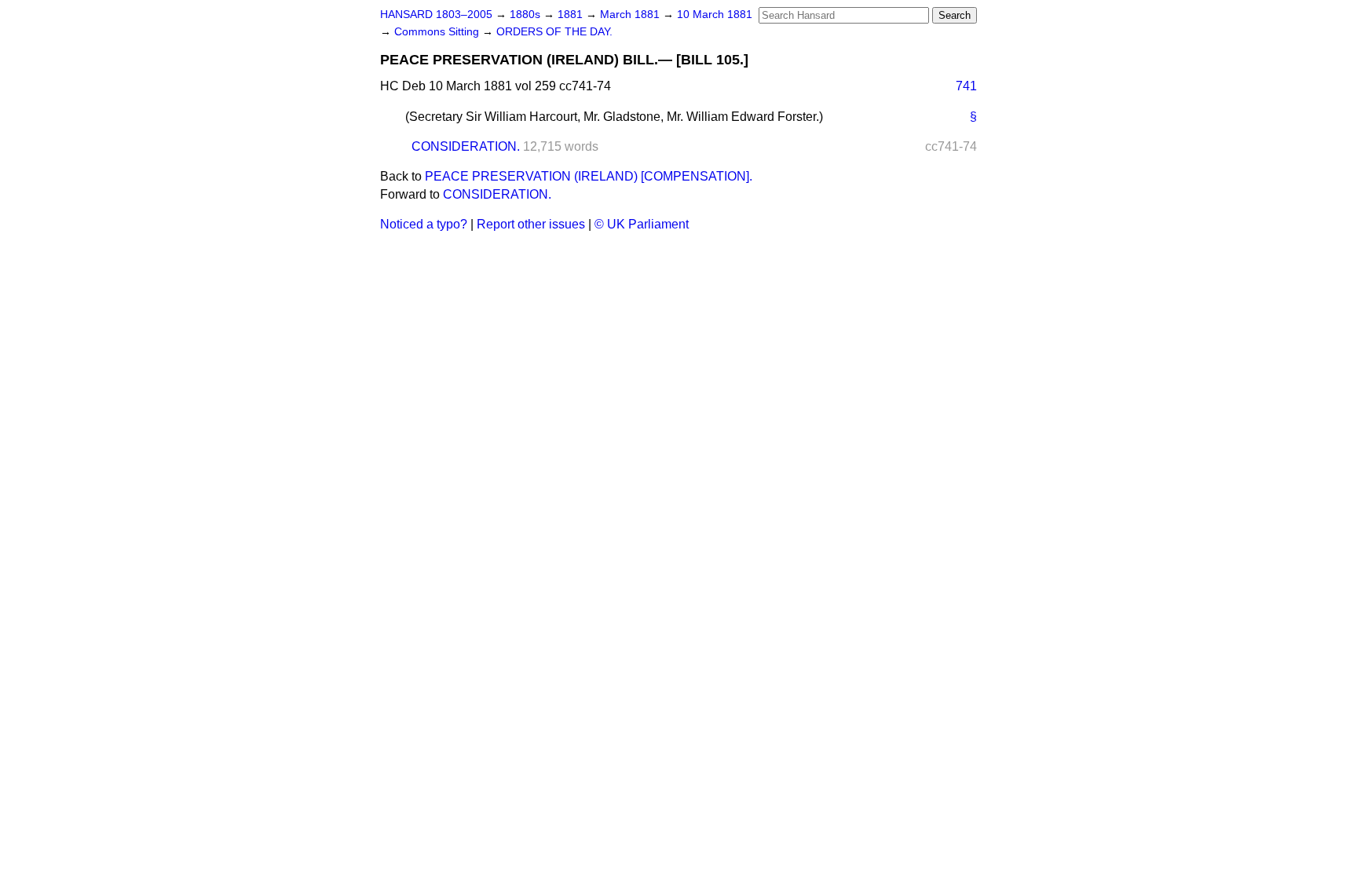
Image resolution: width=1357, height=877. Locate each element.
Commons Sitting (438, 32)
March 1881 (631, 14)
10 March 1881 (714, 14)
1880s (526, 14)
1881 (572, 14)
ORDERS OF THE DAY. (554, 32)
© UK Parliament (641, 224)
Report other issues (531, 224)
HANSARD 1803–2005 (436, 14)
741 (966, 86)
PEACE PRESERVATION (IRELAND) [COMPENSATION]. (588, 176)
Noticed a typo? (423, 224)
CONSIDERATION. (465, 146)
